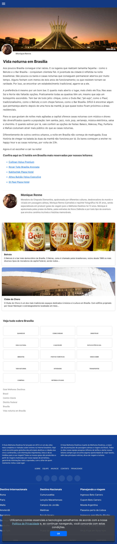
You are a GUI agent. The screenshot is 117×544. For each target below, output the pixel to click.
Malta (2, 505)
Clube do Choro (12, 299)
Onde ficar (94, 333)
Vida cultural (21, 345)
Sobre (37, 469)
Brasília (111, 49)
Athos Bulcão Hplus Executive (25, 176)
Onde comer (94, 357)
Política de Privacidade (25, 523)
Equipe (46, 469)
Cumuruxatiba (47, 494)
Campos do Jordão (49, 505)
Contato (65, 469)
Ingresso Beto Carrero (91, 494)
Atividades (58, 368)
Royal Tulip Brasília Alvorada (24, 167)
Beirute (8, 254)
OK (58, 533)
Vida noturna (21, 368)
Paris (2, 500)
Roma (3, 494)
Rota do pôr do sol (94, 345)
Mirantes (21, 357)
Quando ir (21, 333)
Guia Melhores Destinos (58, 4)
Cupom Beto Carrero (90, 500)
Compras (21, 380)
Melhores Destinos (88, 439)
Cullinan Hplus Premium (21, 162)
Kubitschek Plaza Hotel (21, 171)
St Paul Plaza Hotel (19, 182)
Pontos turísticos (57, 357)
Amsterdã (5, 510)
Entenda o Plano (58, 380)
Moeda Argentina (89, 505)
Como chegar (58, 333)
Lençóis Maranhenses (51, 500)
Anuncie (54, 469)
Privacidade (76, 469)
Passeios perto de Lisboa (93, 510)
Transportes (94, 368)
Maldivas (44, 510)
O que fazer (58, 345)
